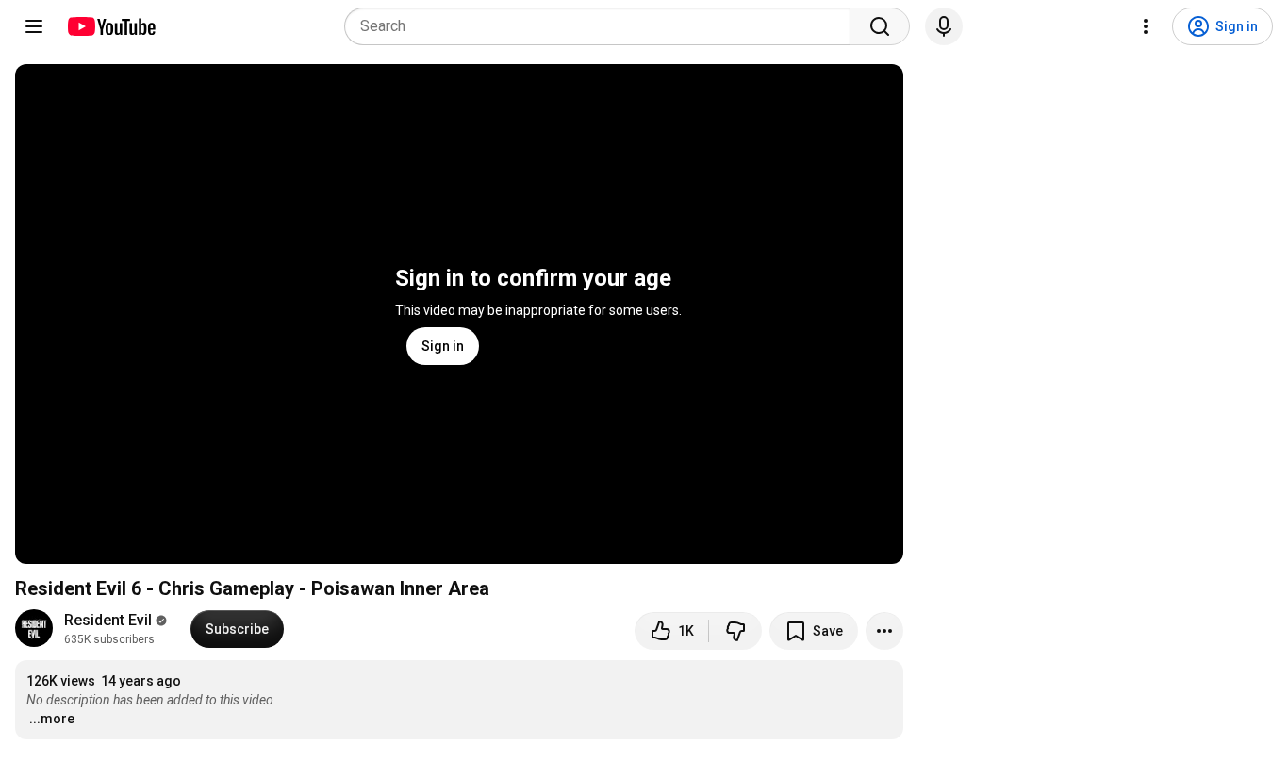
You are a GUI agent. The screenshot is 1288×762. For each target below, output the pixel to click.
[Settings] (1145, 26)
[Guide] (34, 26)
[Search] (880, 26)
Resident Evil (108, 620)
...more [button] (51, 718)
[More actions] (884, 631)
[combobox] (603, 26)
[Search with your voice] (944, 26)
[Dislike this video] (735, 631)
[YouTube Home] (111, 26)
